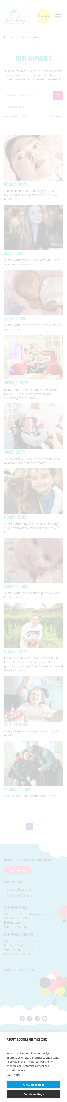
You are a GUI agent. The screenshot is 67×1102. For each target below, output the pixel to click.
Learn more (13, 1074)
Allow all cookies (33, 1084)
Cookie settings (34, 1094)
